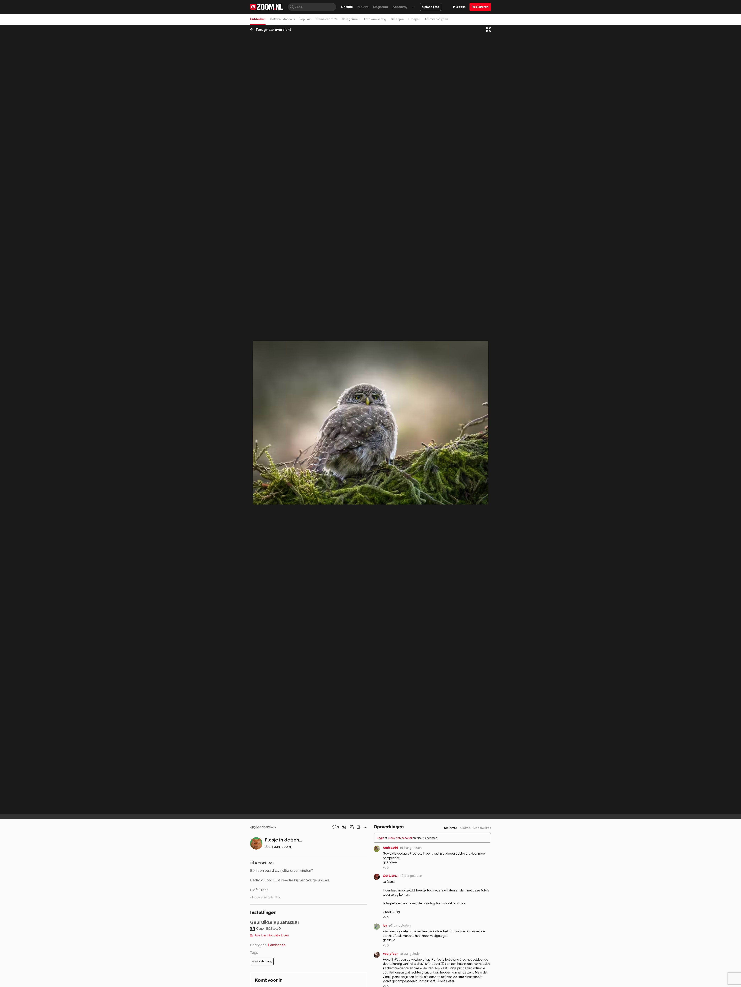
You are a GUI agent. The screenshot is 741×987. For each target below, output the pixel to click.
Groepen (414, 19)
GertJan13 (390, 876)
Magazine (380, 7)
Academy (400, 7)
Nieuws (363, 7)
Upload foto (430, 6)
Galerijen (397, 19)
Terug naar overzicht (273, 30)
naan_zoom (281, 847)
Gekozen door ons (282, 19)
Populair (305, 19)
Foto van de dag (375, 19)
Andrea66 (390, 848)
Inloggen (459, 6)
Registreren (480, 6)
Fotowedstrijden (436, 19)
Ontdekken (258, 19)
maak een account (400, 838)
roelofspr (390, 954)
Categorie (268, 945)
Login (380, 838)
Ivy (385, 925)
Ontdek (347, 7)
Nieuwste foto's (326, 19)
